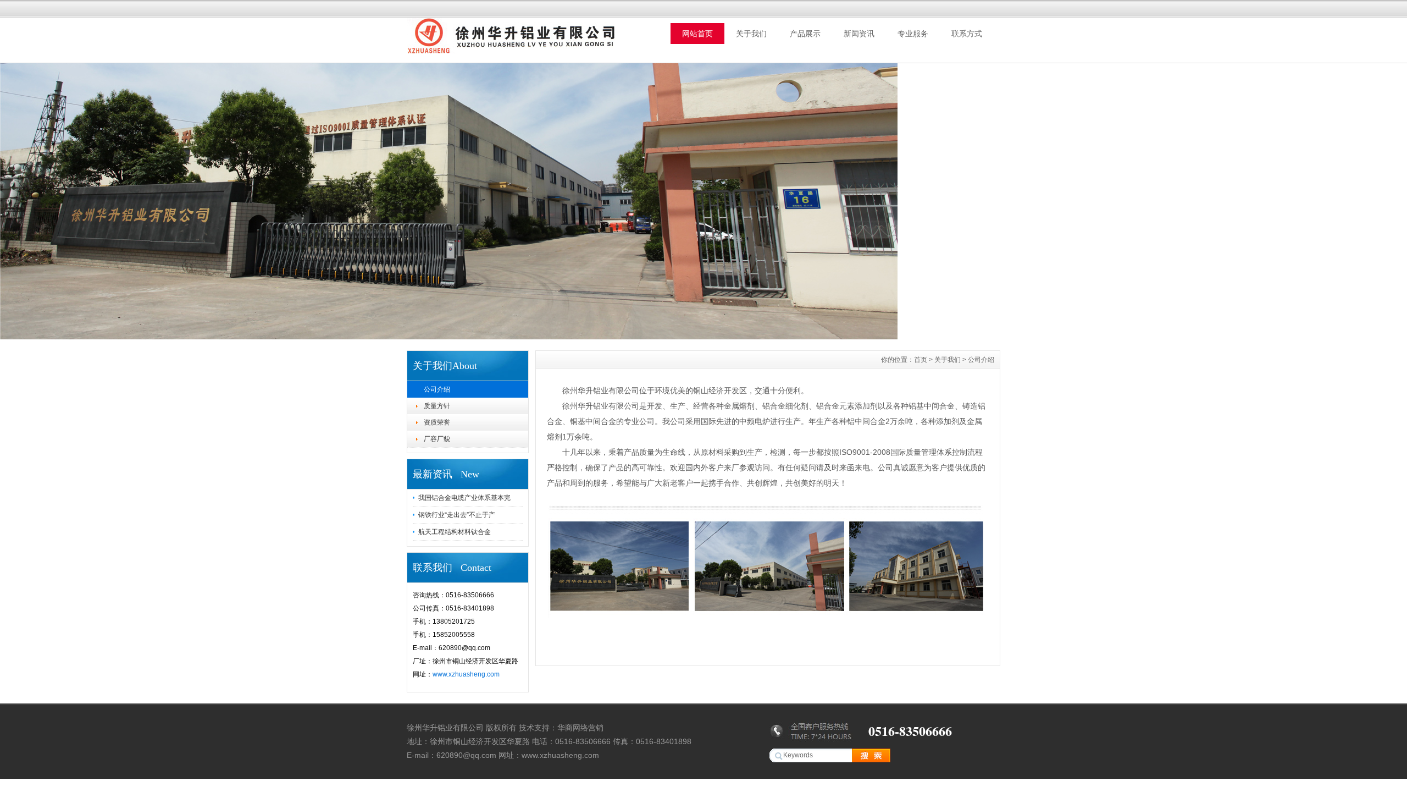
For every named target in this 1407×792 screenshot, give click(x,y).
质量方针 (437, 406)
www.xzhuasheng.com (466, 674)
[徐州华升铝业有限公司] (449, 336)
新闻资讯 (859, 33)
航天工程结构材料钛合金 (454, 532)
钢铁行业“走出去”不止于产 (456, 515)
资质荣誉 (437, 422)
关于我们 (751, 33)
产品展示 (805, 33)
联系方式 (966, 33)
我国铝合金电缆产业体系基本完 (464, 498)
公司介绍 (437, 389)
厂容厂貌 (437, 439)
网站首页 (697, 33)
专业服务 (913, 33)
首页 (920, 360)
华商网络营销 (580, 727)
